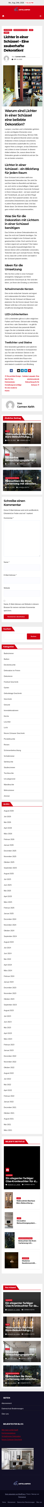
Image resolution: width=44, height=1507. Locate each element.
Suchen (7, 629)
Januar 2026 (9, 845)
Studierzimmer (9, 767)
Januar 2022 (9, 1102)
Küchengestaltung (8, 1433)
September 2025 (10, 868)
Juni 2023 (8, 1022)
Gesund (7, 705)
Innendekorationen (11, 710)
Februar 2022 (9, 1096)
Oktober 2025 (9, 862)
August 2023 (9, 1010)
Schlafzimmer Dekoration (11, 1436)
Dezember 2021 (10, 1107)
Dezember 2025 (10, 851)
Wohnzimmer (9, 790)
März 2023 (8, 1039)
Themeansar (22, 1497)
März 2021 (8, 1130)
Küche (6, 716)
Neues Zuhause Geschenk (14, 733)
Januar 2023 (9, 1050)
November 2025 (10, 856)
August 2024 (9, 942)
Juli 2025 (7, 879)
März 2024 (8, 970)
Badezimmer (9, 653)
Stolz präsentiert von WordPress (15, 1494)
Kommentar (9, 518)
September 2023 (10, 1005)
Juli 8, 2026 (11, 1383)
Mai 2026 (7, 822)
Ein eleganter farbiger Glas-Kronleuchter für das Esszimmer (22, 1181)
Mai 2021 (7, 1124)
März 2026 (8, 834)
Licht (31, 30)
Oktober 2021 (9, 1113)
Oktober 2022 (9, 1067)
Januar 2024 (9, 982)
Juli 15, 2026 (12, 1358)
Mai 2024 (7, 959)
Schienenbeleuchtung (12, 750)
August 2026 (9, 811)
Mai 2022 (7, 1085)
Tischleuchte (9, 773)
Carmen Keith (20, 57)
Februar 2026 (9, 839)
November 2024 (10, 925)
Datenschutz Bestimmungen (12, 1409)
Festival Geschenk (11, 682)
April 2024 (8, 965)
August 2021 (9, 1119)
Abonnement (7, 1403)
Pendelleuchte (9, 739)
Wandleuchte (9, 785)
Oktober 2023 (9, 999)
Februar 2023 (9, 1045)
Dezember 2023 (10, 988)
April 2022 (8, 1090)
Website (7, 588)
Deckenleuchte (10, 665)
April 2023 (8, 1033)
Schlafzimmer (9, 756)
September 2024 (10, 936)
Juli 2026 (7, 816)
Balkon (6, 659)
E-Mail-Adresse (10, 575)
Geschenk (8, 699)
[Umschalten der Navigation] (40, 16)
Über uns (5, 1414)
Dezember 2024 (10, 919)
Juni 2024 (8, 953)
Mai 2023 (7, 1027)
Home (4, 1502)
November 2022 (10, 1062)
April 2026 (8, 828)
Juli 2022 (7, 1079)
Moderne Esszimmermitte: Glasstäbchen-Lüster (29, 1264)
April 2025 (8, 896)
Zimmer (6, 32)
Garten (6, 688)
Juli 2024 (7, 948)
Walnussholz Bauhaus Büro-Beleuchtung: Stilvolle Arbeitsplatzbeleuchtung (21, 1331)
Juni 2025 (8, 885)
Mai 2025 (7, 891)
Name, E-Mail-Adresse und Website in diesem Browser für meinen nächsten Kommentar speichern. (21, 607)
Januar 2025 (9, 913)
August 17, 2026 (14, 1184)
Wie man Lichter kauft (10, 1430)
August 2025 (9, 874)
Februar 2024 (9, 976)
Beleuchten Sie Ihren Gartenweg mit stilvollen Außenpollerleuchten (20, 483)
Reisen (6, 745)
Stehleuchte (8, 762)
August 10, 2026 (13, 1334)
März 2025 (8, 902)
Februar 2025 (9, 908)
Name (6, 562)
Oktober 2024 (9, 931)
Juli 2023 (7, 1016)
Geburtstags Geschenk (13, 693)
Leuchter (7, 722)
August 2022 (9, 1073)
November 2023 (10, 993)
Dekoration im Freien (20, 30)
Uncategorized (9, 779)
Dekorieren (8, 30)
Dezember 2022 (10, 1056)
